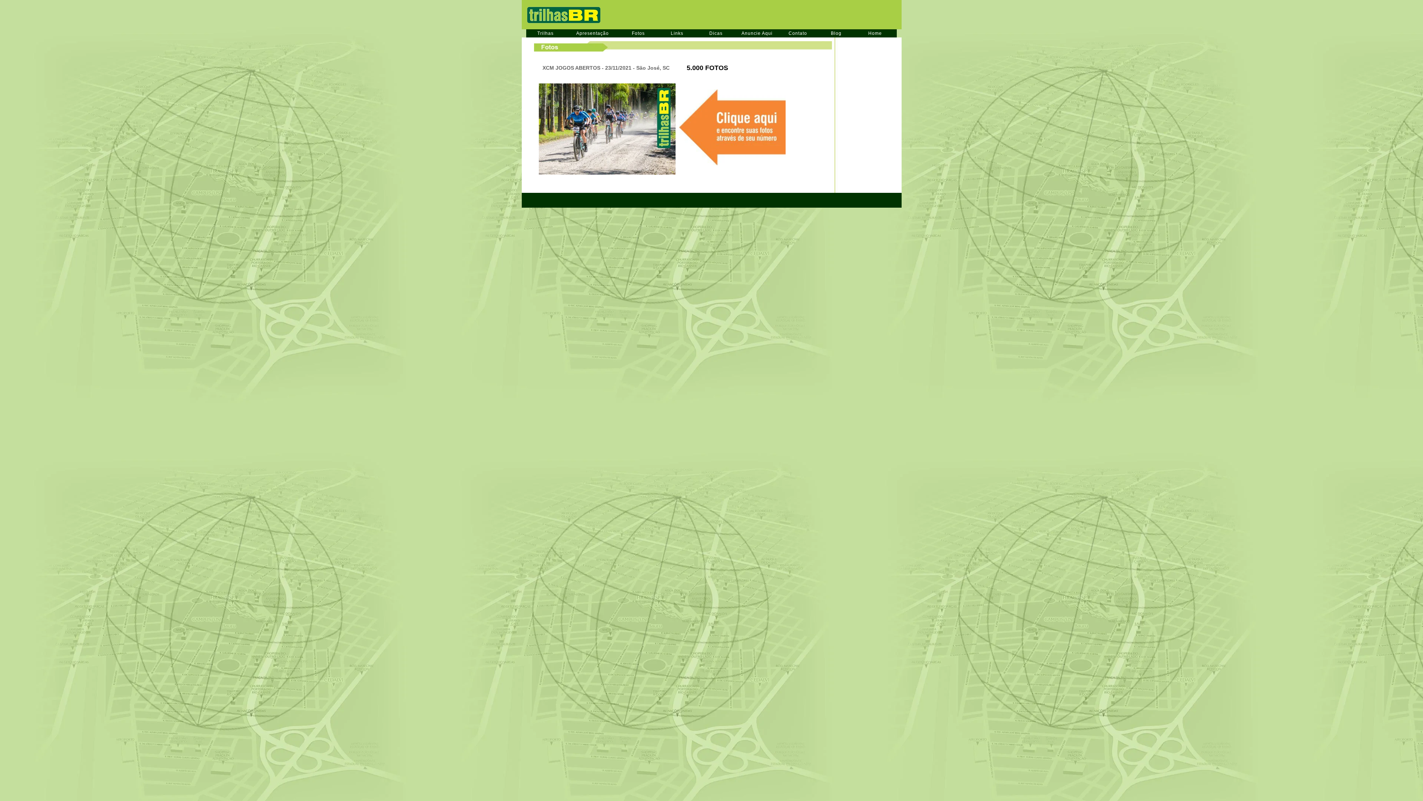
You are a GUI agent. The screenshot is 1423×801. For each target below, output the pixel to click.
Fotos (638, 33)
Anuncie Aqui (757, 33)
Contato (798, 33)
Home (875, 33)
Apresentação (592, 33)
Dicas (716, 33)
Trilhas (545, 33)
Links (677, 33)
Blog (836, 33)
